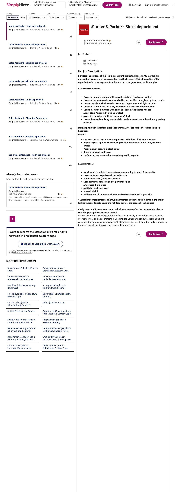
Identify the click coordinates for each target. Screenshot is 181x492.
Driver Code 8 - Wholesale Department (27, 44)
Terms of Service (56, 250)
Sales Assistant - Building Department (28, 63)
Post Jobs (136, 5)
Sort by (9, 13)
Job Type (51, 14)
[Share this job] (138, 42)
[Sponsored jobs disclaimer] (173, 17)
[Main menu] (173, 5)
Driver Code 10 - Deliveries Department (28, 81)
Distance (31, 14)
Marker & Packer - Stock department (27, 26)
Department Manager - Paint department (29, 155)
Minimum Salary (73, 14)
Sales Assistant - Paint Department (26, 99)
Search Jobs (112, 4)
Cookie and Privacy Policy (22, 253)
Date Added (89, 14)
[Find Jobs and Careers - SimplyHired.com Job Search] (18, 5)
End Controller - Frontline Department (27, 136)
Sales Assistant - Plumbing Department (28, 118)
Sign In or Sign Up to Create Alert (41, 243)
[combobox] (49, 5)
